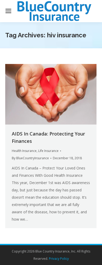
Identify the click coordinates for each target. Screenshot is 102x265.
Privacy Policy (59, 258)
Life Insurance (48, 151)
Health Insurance (24, 151)
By (30, 158)
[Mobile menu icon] (8, 11)
